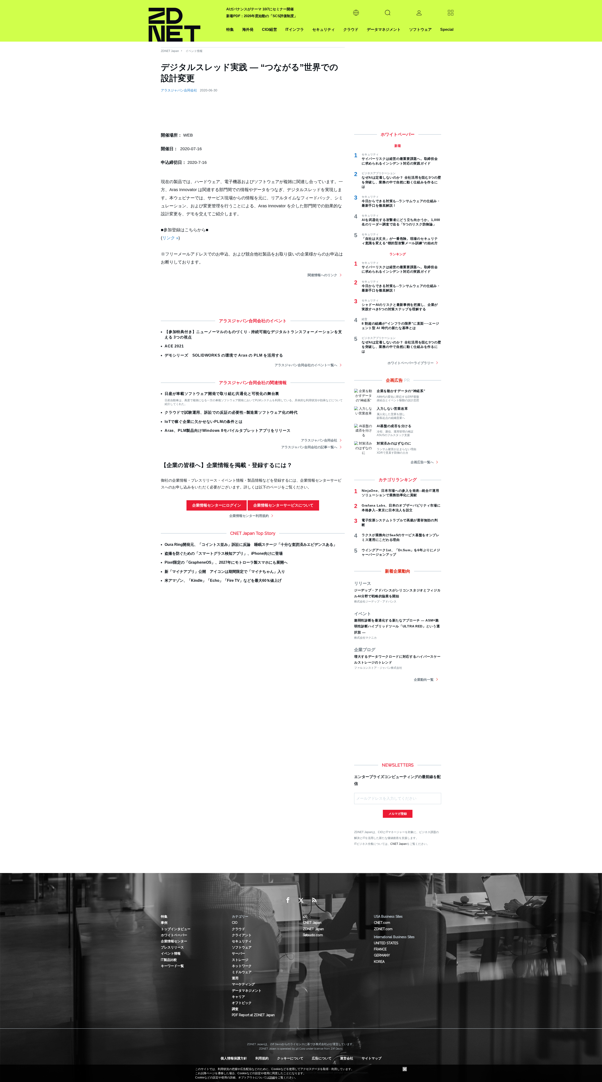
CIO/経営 (269, 29)
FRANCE (380, 949)
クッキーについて (290, 1058)
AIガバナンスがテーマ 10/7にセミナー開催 (260, 9)
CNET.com (382, 923)
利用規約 (262, 1058)
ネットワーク (242, 966)
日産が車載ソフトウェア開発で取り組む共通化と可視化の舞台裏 (222, 394)
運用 (235, 978)
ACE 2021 (174, 346)
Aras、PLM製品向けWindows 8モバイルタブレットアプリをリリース (227, 431)
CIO (235, 923)
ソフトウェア (420, 29)
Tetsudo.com (313, 935)
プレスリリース (172, 947)
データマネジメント (384, 29)
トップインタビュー (175, 929)
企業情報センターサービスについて (283, 505)
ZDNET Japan (170, 51)
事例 (164, 923)
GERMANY (382, 955)
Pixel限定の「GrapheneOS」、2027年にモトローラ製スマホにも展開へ (226, 562)
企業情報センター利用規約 (249, 516)
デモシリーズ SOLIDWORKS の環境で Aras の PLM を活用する (224, 355)
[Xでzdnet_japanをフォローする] (301, 900)
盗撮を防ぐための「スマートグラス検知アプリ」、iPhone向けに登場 (224, 553)
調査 (235, 1009)
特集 (230, 29)
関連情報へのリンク (322, 275)
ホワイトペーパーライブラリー (411, 363)
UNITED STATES (386, 943)
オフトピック (242, 1003)
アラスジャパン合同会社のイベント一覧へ (306, 365)
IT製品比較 (169, 960)
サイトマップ (371, 1058)
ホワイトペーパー (174, 935)
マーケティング (243, 984)
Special (446, 29)
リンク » (170, 238)
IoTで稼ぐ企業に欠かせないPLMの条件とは (204, 422)
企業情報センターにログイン (216, 505)
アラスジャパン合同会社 (179, 90)
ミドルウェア (242, 972)
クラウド (350, 29)
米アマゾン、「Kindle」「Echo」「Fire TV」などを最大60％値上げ (223, 580)
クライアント (242, 935)
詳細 (272, 1077)
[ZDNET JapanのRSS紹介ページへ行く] (314, 900)
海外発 (247, 29)
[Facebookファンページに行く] (288, 900)
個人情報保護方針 (234, 1058)
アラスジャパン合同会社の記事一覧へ (309, 447)
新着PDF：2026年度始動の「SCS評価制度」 (261, 16)
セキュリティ (323, 29)
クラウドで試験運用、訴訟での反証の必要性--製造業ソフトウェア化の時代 (231, 412)
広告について (322, 1058)
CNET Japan (398, 843)
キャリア (238, 997)
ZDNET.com (383, 929)
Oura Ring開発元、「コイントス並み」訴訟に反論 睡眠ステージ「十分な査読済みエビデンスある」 (251, 545)
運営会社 (346, 1058)
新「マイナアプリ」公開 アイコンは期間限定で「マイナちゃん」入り (225, 572)
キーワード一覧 (172, 966)
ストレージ (240, 960)
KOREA (379, 962)
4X (305, 916)
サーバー (238, 953)
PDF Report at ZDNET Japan (253, 1015)
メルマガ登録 (397, 813)
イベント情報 (194, 51)
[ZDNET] (185, 21)
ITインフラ (294, 29)
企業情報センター (174, 941)
